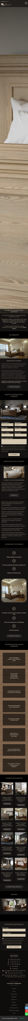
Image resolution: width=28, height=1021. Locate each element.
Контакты (14, 956)
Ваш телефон (5, 433)
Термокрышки (14, 1007)
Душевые (14, 1005)
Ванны (14, 1002)
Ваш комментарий (7, 438)
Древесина (18, 422)
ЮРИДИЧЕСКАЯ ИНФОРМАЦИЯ (15, 943)
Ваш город (18, 427)
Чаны (14, 991)
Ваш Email (18, 433)
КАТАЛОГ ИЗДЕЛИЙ (14, 983)
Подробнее (7, 803)
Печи (14, 1013)
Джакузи (14, 996)
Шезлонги (14, 999)
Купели (14, 988)
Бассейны (14, 994)
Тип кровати (5, 422)
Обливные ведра (14, 1010)
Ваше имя (4, 427)
